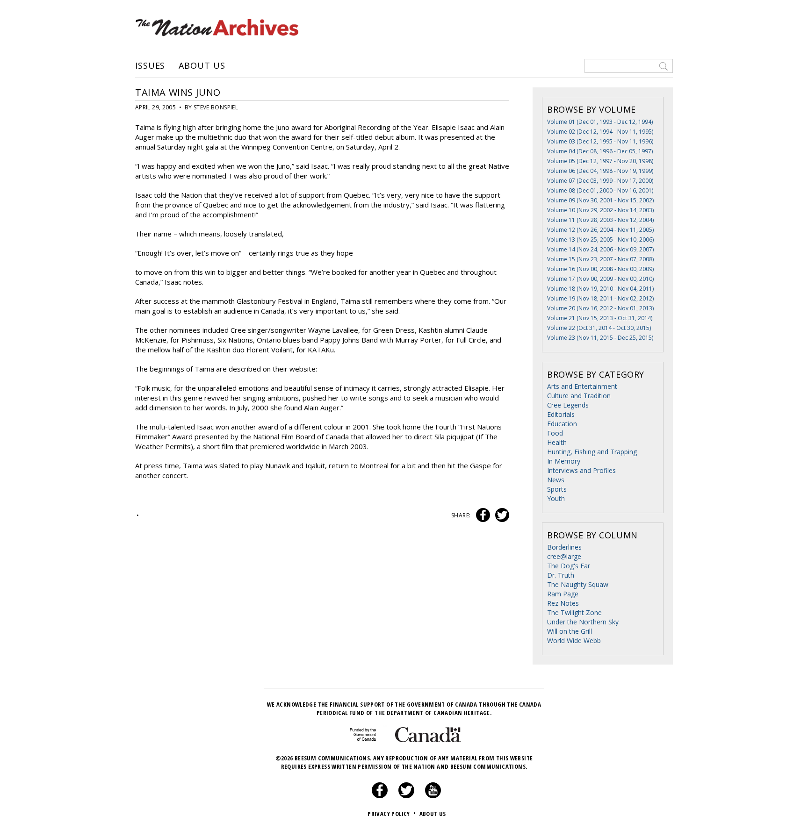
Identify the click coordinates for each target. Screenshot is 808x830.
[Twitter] (406, 796)
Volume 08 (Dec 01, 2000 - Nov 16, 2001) (600, 190)
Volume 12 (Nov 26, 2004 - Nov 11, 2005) (600, 230)
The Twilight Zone (574, 612)
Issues (150, 66)
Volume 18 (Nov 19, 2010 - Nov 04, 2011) (600, 289)
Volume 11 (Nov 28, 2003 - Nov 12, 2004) (600, 220)
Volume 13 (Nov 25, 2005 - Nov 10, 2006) (600, 239)
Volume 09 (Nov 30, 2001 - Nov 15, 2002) (600, 200)
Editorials (561, 414)
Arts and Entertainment (582, 386)
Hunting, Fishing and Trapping (592, 451)
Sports (557, 489)
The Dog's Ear (568, 565)
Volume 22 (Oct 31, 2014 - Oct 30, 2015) (599, 328)
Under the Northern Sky (583, 621)
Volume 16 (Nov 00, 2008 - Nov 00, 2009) (600, 269)
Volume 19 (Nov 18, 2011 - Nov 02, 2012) (600, 298)
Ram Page (562, 593)
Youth (556, 498)
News (555, 479)
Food (555, 433)
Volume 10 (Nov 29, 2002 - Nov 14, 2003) (600, 210)
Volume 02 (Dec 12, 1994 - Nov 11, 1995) (600, 132)
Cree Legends (568, 405)
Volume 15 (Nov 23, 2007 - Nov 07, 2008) (600, 259)
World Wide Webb (574, 640)
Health (557, 442)
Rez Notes (563, 603)
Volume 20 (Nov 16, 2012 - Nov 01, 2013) (600, 308)
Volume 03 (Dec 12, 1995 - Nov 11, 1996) (600, 141)
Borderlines (564, 547)
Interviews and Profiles (581, 470)
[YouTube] (433, 796)
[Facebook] (379, 796)
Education (562, 423)
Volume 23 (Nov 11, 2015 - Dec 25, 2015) (600, 338)
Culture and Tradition (579, 395)
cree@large (564, 556)
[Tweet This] (500, 515)
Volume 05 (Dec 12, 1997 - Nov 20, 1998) (600, 161)
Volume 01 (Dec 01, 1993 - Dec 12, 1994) (600, 122)
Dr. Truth (560, 575)
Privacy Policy (392, 813)
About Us (202, 66)
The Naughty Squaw (577, 584)
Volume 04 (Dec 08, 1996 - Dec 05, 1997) (600, 151)
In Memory (563, 461)
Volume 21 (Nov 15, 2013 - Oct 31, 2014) (599, 318)
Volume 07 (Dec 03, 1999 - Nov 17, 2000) (600, 181)
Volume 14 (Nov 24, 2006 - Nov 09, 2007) (600, 249)
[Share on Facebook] (481, 515)
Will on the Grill (569, 631)
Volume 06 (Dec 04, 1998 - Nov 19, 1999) (600, 171)
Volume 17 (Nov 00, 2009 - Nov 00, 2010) (600, 279)
